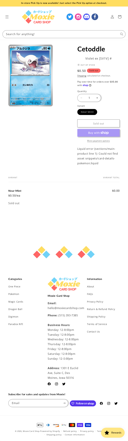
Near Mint (89, 112)
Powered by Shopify (50, 431)
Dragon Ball (15, 309)
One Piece (14, 286)
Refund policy (70, 431)
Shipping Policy (96, 316)
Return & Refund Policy (101, 309)
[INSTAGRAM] (78, 16)
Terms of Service (97, 324)
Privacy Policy (95, 301)
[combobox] (64, 34)
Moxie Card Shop (31, 431)
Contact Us (93, 331)
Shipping (81, 75)
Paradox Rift (15, 324)
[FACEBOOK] (95, 16)
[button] (7, 16)
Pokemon (13, 294)
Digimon (13, 316)
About (90, 286)
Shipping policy (54, 434)
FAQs (90, 294)
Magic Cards (15, 301)
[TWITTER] (69, 16)
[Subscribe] (64, 403)
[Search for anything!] (121, 34)
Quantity (82, 91)
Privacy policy (87, 431)
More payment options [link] (98, 140)
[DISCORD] (86, 16)
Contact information (75, 434)
